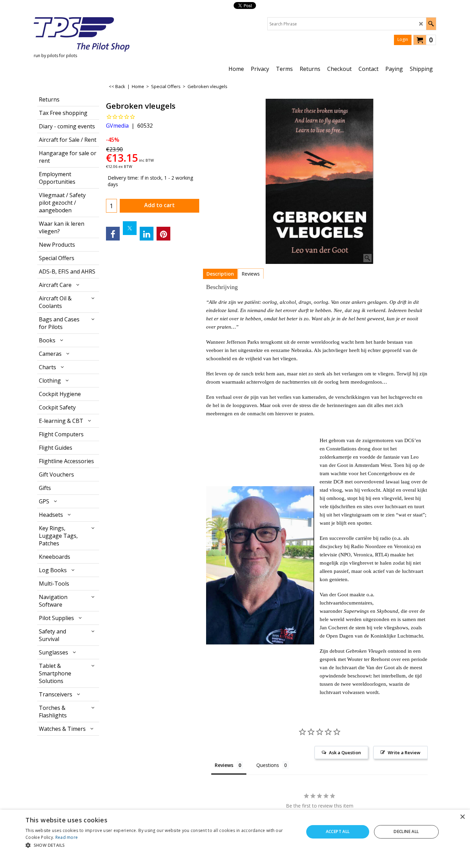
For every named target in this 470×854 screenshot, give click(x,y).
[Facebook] (113, 234)
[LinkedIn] (146, 234)
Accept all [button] (338, 831)
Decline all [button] (406, 831)
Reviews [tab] (224, 765)
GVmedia (117, 125)
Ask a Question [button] (345, 752)
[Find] (431, 24)
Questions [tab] (267, 765)
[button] (160, 845)
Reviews (251, 273)
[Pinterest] (163, 234)
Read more (66, 837)
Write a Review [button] (404, 752)
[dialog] (235, 832)
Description (220, 273)
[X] (130, 228)
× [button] (462, 817)
